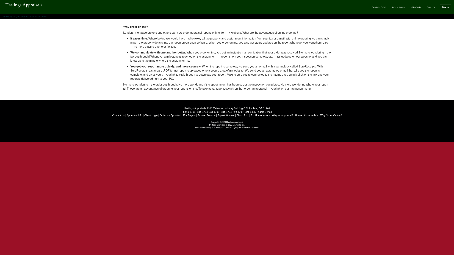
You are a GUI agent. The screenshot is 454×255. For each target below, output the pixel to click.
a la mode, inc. (218, 127)
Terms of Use (244, 127)
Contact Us (431, 7)
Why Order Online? (379, 7)
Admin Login (231, 127)
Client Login (416, 7)
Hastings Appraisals (23, 5)
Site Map (255, 127)
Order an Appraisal (398, 7)
